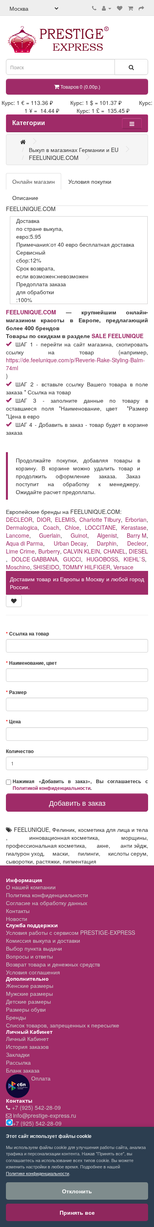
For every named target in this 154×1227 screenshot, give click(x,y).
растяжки (48, 861)
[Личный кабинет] (106, 8)
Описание (25, 198)
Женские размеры (29, 985)
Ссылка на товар (29, 633)
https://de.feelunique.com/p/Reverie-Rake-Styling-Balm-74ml (75, 364)
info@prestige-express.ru (44, 1115)
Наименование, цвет (33, 663)
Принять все (77, 1212)
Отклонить (77, 1191)
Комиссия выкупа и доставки (43, 940)
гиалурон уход (24, 853)
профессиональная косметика (45, 845)
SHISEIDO (46, 567)
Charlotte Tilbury (100, 519)
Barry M (136, 535)
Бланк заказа (22, 1070)
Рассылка (18, 1062)
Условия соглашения (33, 972)
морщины (133, 837)
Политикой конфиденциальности (51, 788)
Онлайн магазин (33, 181)
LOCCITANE (100, 527)
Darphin (106, 543)
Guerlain (49, 535)
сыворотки (19, 861)
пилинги (88, 853)
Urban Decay (70, 543)
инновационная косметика (63, 837)
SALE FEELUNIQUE (117, 336)
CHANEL (114, 551)
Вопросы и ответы (29, 956)
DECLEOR (19, 519)
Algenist (107, 535)
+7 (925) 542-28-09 (36, 1107)
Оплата (40, 1078)
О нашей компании (31, 887)
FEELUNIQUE (31, 829)
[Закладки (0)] (119, 8)
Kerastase (133, 527)
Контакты (18, 911)
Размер (17, 692)
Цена (15, 721)
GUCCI (72, 559)
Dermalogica (22, 527)
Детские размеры (28, 1001)
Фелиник (63, 829)
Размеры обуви (26, 1009)
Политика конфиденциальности (47, 895)
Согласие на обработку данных (46, 903)
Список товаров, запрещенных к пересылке (62, 1025)
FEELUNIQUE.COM (31, 312)
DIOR (44, 519)
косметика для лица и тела (113, 829)
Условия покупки (89, 181)
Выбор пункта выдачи (34, 948)
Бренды (16, 1017)
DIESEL (138, 551)
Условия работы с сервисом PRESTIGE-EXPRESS (70, 932)
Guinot (79, 535)
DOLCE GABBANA (34, 559)
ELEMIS (65, 519)
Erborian (135, 519)
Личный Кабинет (27, 1038)
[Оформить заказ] (141, 8)
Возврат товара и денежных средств (53, 964)
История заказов (27, 1046)
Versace (123, 567)
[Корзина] (130, 8)
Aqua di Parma (24, 543)
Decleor (136, 543)
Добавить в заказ (77, 802)
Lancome (17, 535)
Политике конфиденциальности (37, 1173)
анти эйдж (133, 845)
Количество (20, 751)
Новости (16, 919)
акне (103, 845)
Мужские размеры (29, 993)
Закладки (18, 1054)
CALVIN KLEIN (81, 551)
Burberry (49, 551)
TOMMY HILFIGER (86, 567)
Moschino (18, 567)
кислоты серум (127, 853)
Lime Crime (20, 551)
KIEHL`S (134, 559)
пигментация (79, 861)
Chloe (72, 527)
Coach (51, 527)
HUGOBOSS (102, 559)
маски (60, 853)
